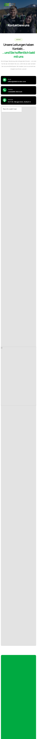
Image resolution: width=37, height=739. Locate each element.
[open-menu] (34, 5)
